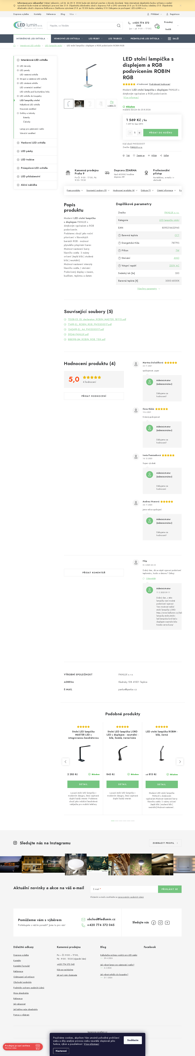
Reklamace (18, 971)
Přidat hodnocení (94, 396)
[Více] (173, 38)
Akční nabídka (29, 185)
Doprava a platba (21, 14)
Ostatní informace (165, 190)
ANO (176, 258)
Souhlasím (132, 1040)
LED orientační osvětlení (30, 87)
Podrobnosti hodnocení (159, 84)
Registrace (174, 14)
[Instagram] (160, 922)
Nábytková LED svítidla (30, 104)
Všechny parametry (147, 288)
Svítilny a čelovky (27, 113)
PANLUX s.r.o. (136, 147)
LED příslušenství (30, 176)
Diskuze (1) (146, 190)
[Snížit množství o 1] (130, 132)
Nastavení (61, 1051)
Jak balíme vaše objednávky (25, 1009)
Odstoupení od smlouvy (24, 976)
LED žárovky (25, 66)
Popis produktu (73, 190)
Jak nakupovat (19, 1004)
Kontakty (37, 14)
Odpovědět (151, 578)
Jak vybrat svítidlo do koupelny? (114, 974)
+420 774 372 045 (140, 24)
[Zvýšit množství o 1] (139, 132)
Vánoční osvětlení (28, 133)
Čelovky (26, 121)
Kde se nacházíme (65, 969)
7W (177, 250)
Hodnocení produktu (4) (124, 190)
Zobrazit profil (163, 843)
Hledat (119, 25)
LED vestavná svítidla (29, 74)
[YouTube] (167, 922)
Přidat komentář (94, 572)
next (179, 761)
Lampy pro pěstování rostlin (32, 128)
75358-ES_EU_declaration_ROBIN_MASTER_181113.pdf (97, 319)
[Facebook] (153, 922)
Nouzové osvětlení (28, 108)
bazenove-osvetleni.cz (97, 1032)
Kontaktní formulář (21, 966)
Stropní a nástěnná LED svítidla (33, 78)
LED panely (25, 70)
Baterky (26, 117)
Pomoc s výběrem (21, 1014)
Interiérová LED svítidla (34, 60)
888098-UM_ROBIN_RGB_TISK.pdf (86, 339)
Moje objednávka (21, 993)
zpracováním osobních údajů (131, 897)
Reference (51, 14)
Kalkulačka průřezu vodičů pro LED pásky (118, 955)
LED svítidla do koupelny (31, 96)
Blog (63, 14)
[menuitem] (32, 38)
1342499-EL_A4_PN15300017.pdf (86, 329)
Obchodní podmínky (22, 982)
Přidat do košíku (160, 132)
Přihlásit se (170, 889)
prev (65, 761)
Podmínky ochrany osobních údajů (28, 987)
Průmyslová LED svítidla (34, 168)
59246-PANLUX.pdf (78, 334)
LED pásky (27, 151)
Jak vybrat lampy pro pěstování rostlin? (117, 964)
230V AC (174, 265)
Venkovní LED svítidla (33, 142)
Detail (83, 784)
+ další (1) (112, 105)
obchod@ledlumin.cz (101, 919)
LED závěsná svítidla (29, 83)
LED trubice (27, 159)
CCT (177, 235)
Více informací (91, 1044)
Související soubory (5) (97, 190)
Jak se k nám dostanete (67, 975)
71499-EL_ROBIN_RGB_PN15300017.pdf (90, 324)
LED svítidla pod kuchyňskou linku (35, 91)
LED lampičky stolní (30, 100)
